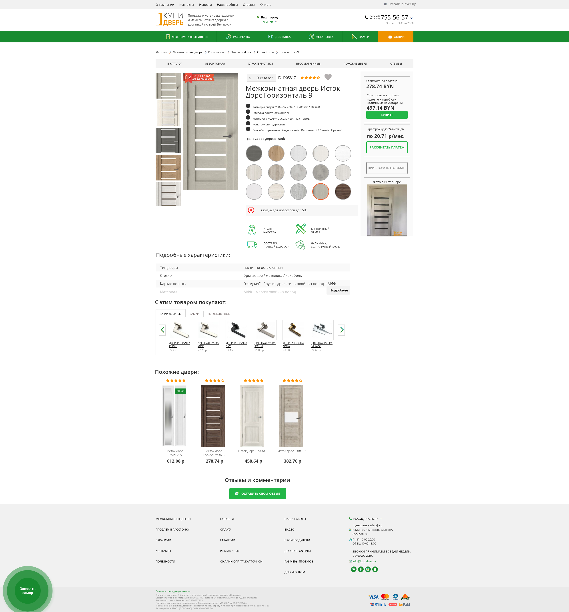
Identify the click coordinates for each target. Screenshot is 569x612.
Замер (363, 37)
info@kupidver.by (401, 4)
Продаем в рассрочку (172, 529)
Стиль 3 (292, 451)
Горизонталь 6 (213, 453)
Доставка (283, 37)
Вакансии (163, 540)
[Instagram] (366, 569)
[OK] (373, 569)
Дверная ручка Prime (179, 344)
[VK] (352, 569)
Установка (325, 37)
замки (194, 314)
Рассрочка (241, 37)
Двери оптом (294, 572)
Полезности (165, 561)
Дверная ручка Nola (293, 344)
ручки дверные (170, 314)
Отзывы (249, 4)
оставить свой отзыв (260, 493)
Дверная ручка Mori (208, 344)
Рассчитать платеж (387, 147)
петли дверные (219, 314)
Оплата (266, 4)
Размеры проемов (298, 561)
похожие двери (355, 63)
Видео (289, 529)
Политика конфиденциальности (173, 591)
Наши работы (227, 4)
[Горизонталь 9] (168, 86)
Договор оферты (297, 551)
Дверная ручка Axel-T (265, 344)
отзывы (396, 63)
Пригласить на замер (387, 168)
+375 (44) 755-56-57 (365, 519)
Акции (399, 37)
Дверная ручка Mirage (322, 344)
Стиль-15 (175, 453)
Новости (205, 4)
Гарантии (227, 540)
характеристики (260, 63)
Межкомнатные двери (189, 37)
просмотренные (308, 63)
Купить (387, 115)
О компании (165, 4)
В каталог (174, 63)
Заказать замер (28, 591)
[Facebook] (359, 569)
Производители (297, 540)
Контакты (186, 4)
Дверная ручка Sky (236, 344)
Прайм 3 (252, 451)
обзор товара (215, 63)
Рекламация (230, 551)
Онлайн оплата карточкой (241, 561)
